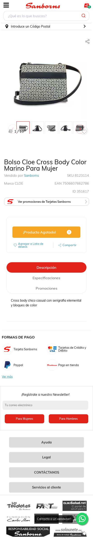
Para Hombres (68, 418)
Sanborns (31, 175)
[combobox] (46, 16)
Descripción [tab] (46, 267)
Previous (13, 126)
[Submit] (84, 16)
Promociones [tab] (46, 288)
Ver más (7, 376)
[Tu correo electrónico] (46, 407)
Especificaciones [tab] (46, 278)
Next (81, 126)
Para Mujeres (24, 418)
